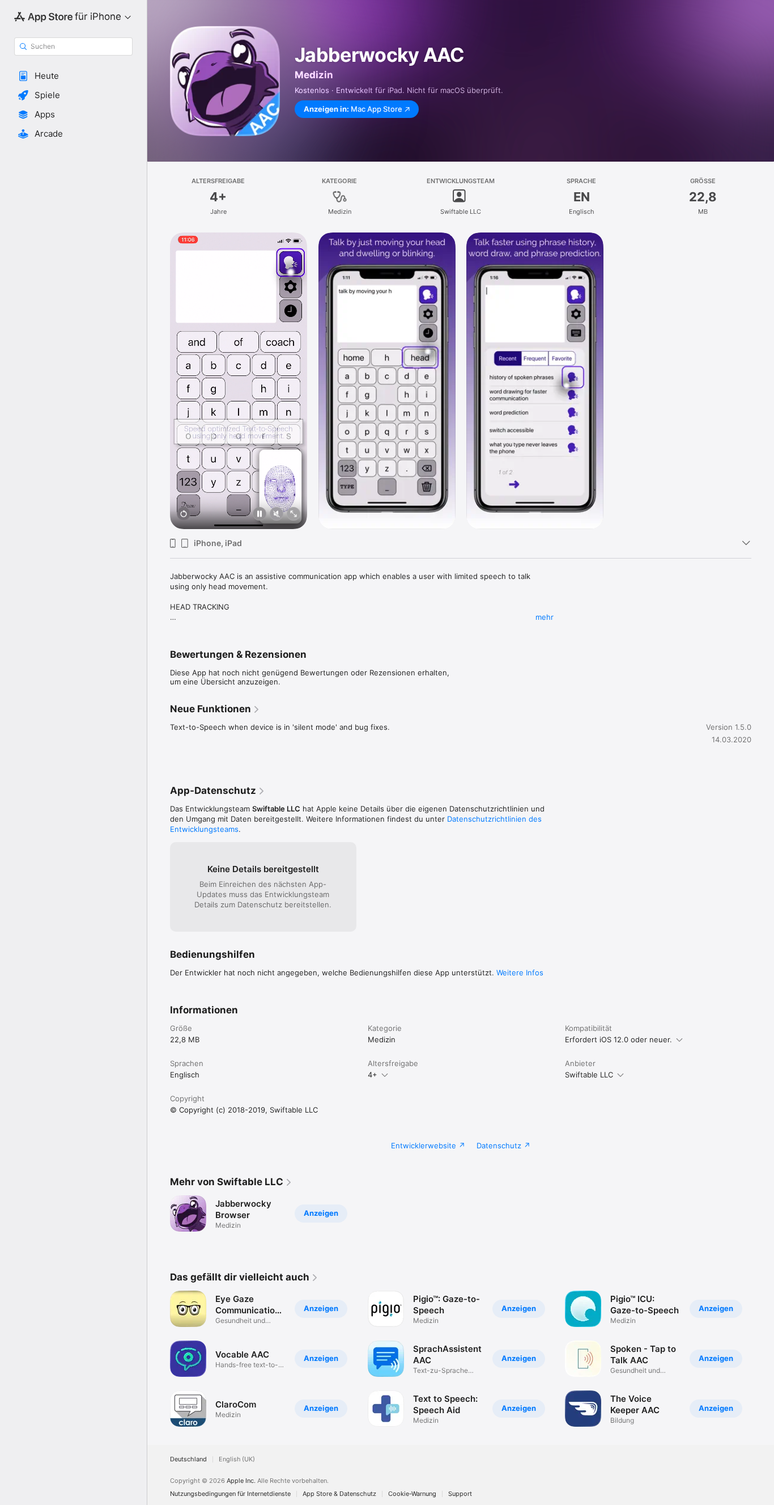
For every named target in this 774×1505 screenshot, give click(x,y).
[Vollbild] (293, 514)
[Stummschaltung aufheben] (276, 514)
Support (460, 1494)
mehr (544, 617)
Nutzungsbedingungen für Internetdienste (230, 1494)
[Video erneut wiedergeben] (183, 514)
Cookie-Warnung (412, 1494)
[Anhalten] (259, 514)
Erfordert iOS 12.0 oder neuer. (618, 1039)
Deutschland (188, 1459)
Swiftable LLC (589, 1074)
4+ (372, 1074)
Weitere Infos (519, 972)
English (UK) (237, 1459)
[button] (73, 75)
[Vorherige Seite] (159, 1359)
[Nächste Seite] (763, 1359)
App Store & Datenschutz (339, 1494)
